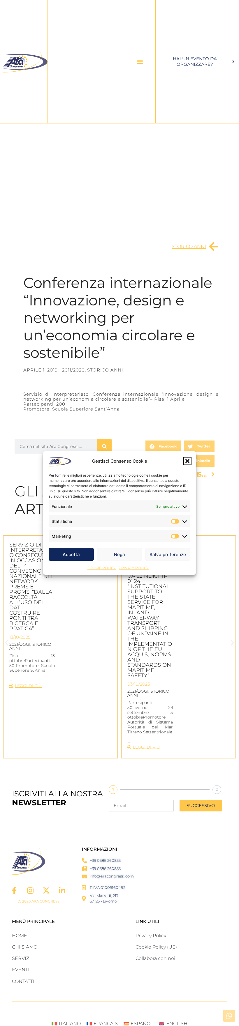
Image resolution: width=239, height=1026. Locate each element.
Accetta (71, 554)
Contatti (23, 981)
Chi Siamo (24, 947)
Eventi (20, 969)
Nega (119, 554)
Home (19, 935)
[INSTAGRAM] (30, 890)
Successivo (201, 805)
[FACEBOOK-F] (14, 890)
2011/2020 (73, 370)
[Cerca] (104, 446)
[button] (187, 461)
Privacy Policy (134, 568)
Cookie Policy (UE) (156, 947)
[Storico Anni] (213, 246)
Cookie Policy (101, 568)
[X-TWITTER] (46, 890)
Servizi (21, 958)
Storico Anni (189, 246)
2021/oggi (19, 644)
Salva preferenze (168, 554)
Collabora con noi (155, 958)
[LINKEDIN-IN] (62, 890)
